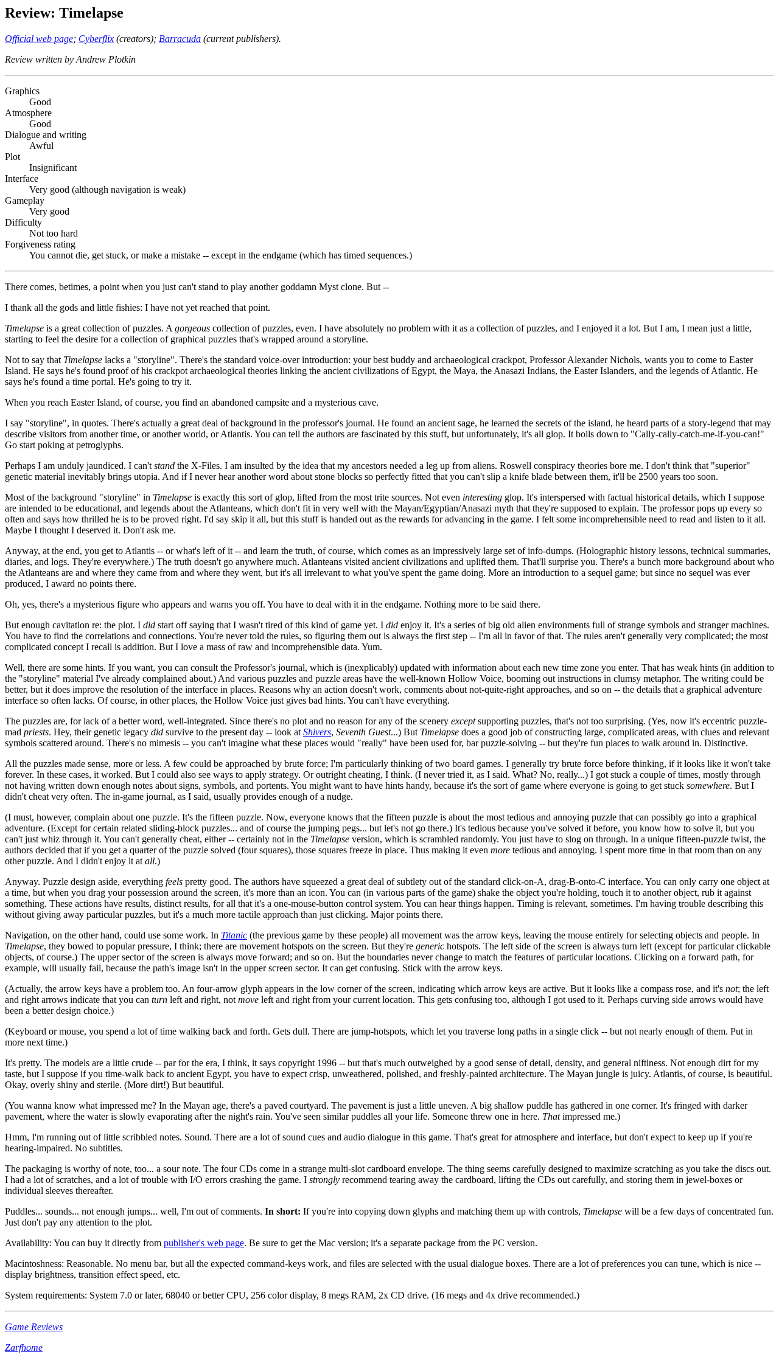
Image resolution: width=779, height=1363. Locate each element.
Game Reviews (34, 1327)
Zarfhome (24, 1347)
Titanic (234, 935)
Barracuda (180, 38)
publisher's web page (204, 1243)
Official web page (39, 38)
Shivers (317, 732)
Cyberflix (96, 38)
